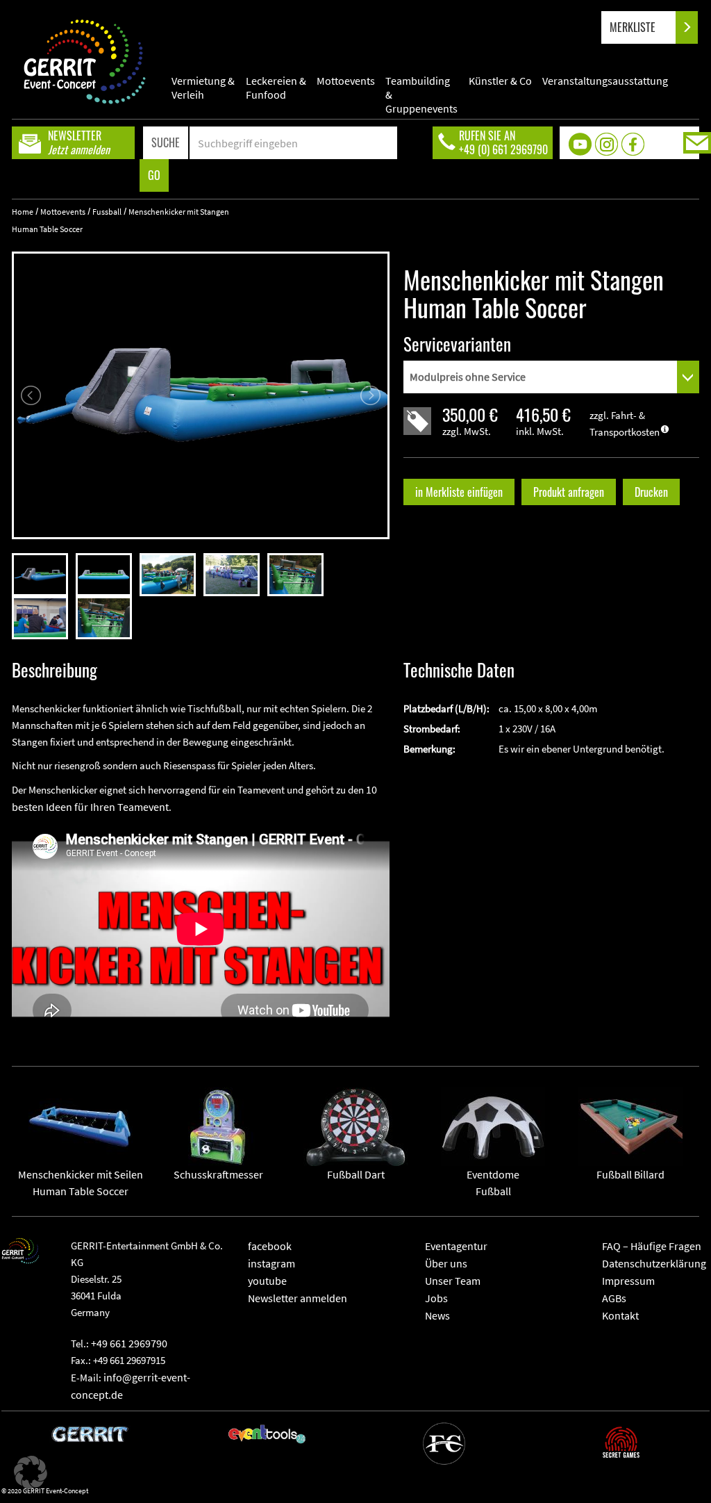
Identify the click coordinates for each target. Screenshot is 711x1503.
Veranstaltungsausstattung (605, 81)
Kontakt (620, 1315)
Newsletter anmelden (297, 1298)
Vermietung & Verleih (203, 87)
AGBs (614, 1298)
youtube (267, 1281)
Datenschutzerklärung (654, 1263)
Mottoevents (346, 81)
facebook (270, 1246)
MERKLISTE (634, 27)
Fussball (107, 211)
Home (22, 211)
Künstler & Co (500, 81)
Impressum (628, 1281)
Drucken (651, 492)
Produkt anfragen (568, 492)
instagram (271, 1263)
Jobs (436, 1298)
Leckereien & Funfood (276, 87)
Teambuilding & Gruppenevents (421, 87)
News (437, 1315)
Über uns (446, 1263)
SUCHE (165, 142)
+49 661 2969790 (129, 1343)
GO (154, 175)
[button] (30, 1472)
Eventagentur (456, 1246)
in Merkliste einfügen (459, 492)
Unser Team (452, 1281)
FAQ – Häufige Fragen (651, 1246)
